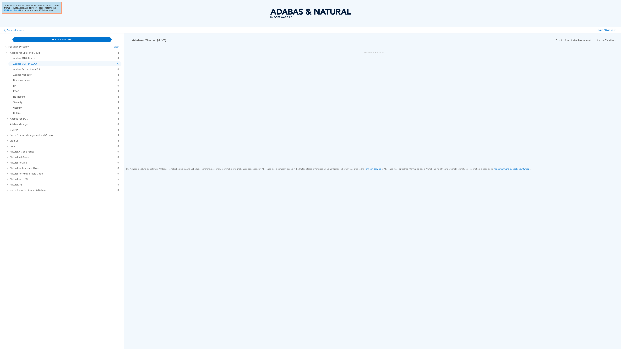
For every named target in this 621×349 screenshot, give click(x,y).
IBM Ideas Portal (12, 10)
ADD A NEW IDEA (63, 39)
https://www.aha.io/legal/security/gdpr (512, 169)
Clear (116, 47)
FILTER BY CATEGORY (18, 47)
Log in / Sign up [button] (605, 30)
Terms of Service (373, 169)
